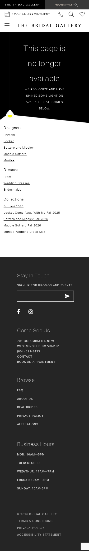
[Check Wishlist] (82, 14)
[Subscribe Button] (67, 296)
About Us (25, 399)
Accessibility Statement (39, 534)
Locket (9, 141)
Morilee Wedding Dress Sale (24, 232)
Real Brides (27, 407)
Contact (24, 356)
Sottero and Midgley (19, 147)
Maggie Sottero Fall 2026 (22, 225)
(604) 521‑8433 (28, 351)
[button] (7, 25)
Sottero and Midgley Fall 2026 (26, 219)
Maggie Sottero (15, 154)
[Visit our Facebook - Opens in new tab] (18, 312)
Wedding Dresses (17, 183)
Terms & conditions (35, 521)
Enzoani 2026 (13, 206)
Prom (7, 177)
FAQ (20, 390)
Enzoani (9, 135)
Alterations (27, 424)
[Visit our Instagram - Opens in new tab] (30, 312)
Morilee (9, 160)
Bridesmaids (12, 189)
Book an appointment (36, 361)
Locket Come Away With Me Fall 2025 (32, 212)
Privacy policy (30, 528)
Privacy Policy (30, 415)
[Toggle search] (71, 14)
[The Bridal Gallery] (49, 25)
